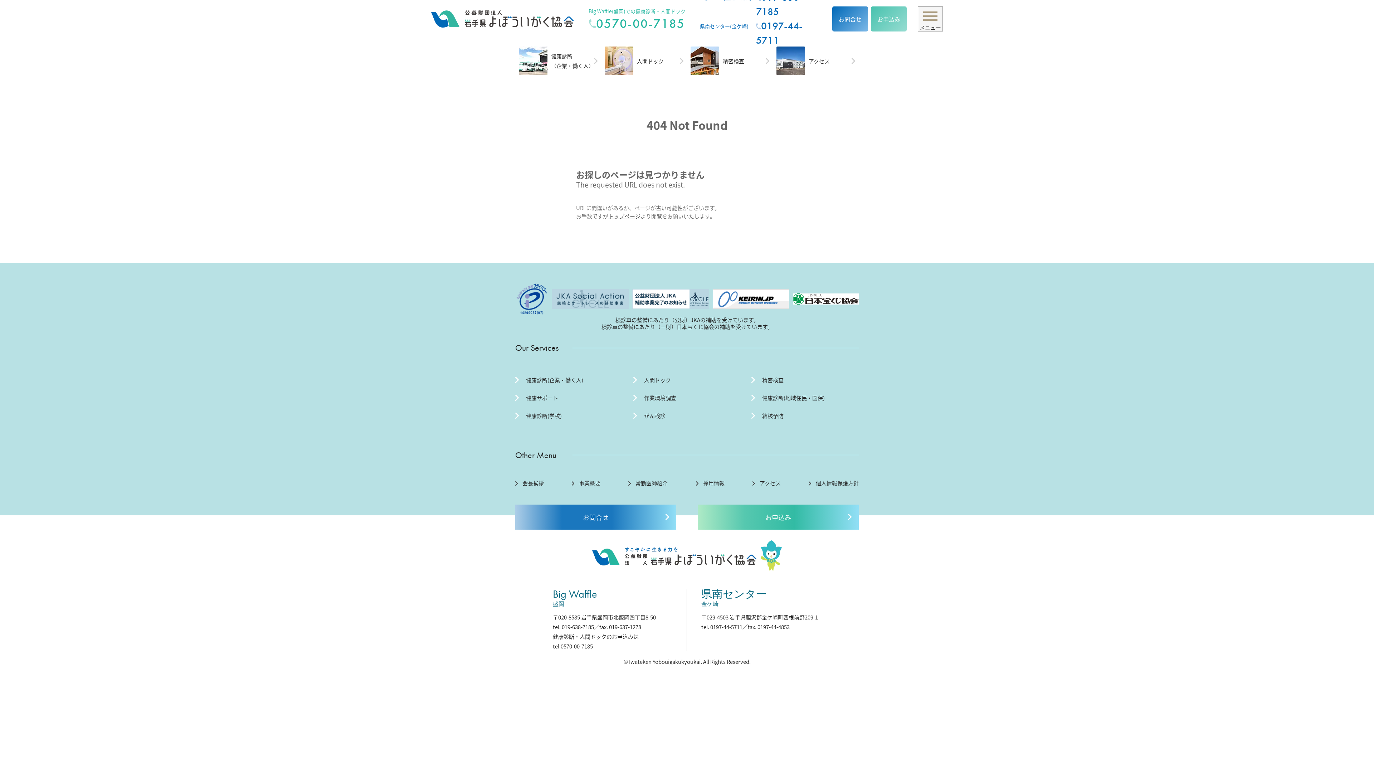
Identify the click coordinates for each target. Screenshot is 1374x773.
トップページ (624, 216)
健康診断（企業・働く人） (572, 60)
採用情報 (714, 483)
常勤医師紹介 (651, 483)
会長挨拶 (533, 483)
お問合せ (850, 19)
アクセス (819, 61)
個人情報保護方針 (837, 483)
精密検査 (733, 61)
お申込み (888, 19)
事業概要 (589, 483)
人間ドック (650, 61)
